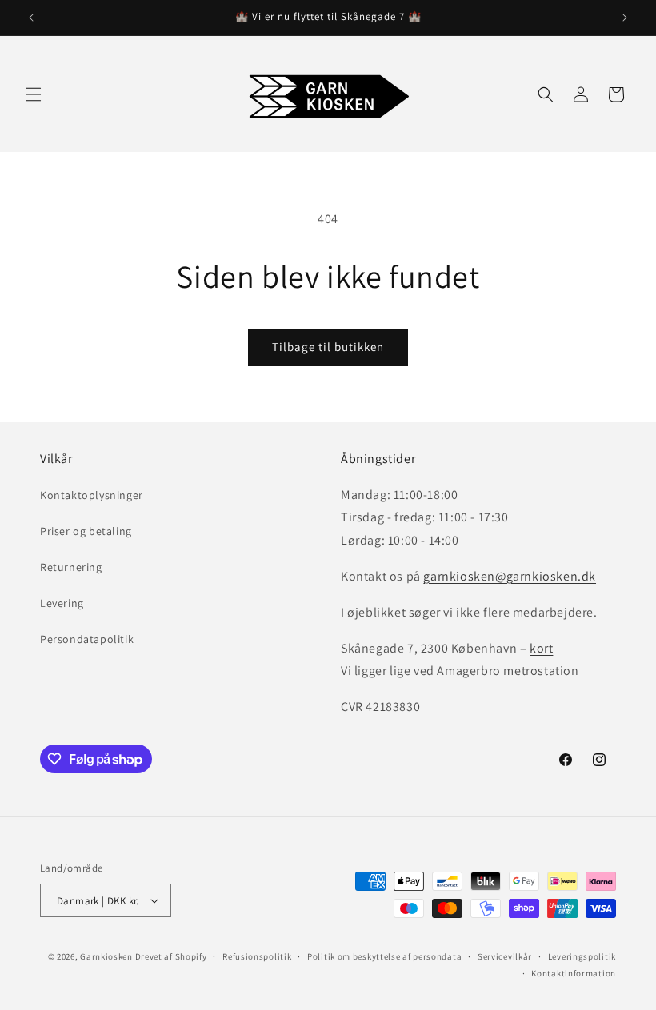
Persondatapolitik (87, 639)
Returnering (71, 567)
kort (541, 648)
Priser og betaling (86, 531)
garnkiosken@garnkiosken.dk (509, 576)
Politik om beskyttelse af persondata (384, 956)
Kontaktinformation (573, 973)
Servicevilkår (505, 956)
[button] (33, 94)
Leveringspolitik (582, 956)
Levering (62, 603)
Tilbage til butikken (328, 346)
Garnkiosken (106, 956)
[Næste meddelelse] (624, 17)
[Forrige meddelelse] (31, 17)
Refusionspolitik (256, 956)
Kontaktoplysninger (91, 495)
